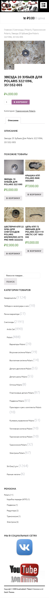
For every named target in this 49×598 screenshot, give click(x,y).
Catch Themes (9, 592)
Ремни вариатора (11, 314)
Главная (8, 29)
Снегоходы (18, 29)
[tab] (13, 120)
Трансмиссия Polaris (25, 110)
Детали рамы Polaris (18, 376)
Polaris (28, 29)
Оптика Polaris (16, 384)
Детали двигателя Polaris (20, 368)
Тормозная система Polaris (21, 436)
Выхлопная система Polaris (21, 360)
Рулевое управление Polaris (22, 420)
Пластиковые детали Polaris (22, 392)
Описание (13, 120)
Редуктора (11, 510)
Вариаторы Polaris (17, 344)
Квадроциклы (10, 297)
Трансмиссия (12, 516)
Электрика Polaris (17, 453)
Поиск (10, 281)
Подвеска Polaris (17, 400)
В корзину (20, 102)
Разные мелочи (13, 474)
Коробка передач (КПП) (17, 499)
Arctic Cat (11, 329)
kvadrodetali (21, 589)
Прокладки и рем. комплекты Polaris (25, 407)
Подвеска (11, 505)
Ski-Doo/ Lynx (12, 466)
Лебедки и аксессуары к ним (16, 306)
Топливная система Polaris (21, 428)
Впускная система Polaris (20, 352)
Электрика (11, 521)
